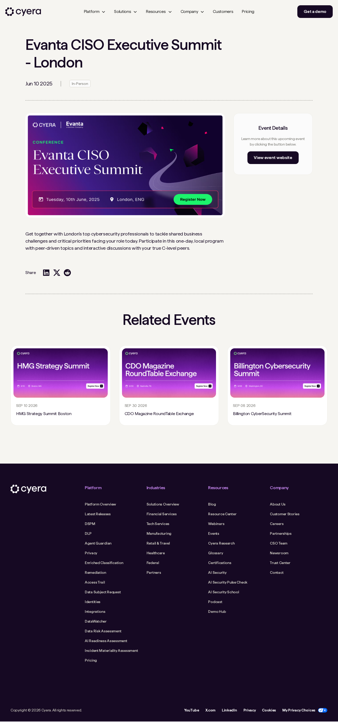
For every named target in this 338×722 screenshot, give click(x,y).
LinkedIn (229, 710)
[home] (23, 11)
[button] (94, 11)
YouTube (191, 710)
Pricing (248, 11)
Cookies (269, 710)
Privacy (249, 710)
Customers (223, 11)
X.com (210, 710)
